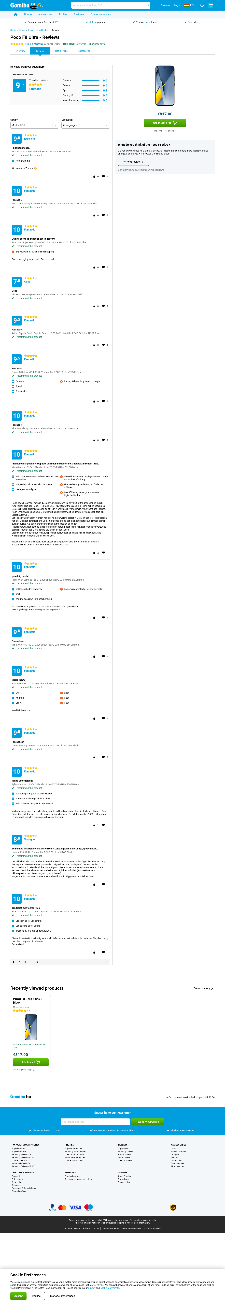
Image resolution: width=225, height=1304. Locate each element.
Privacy (86, 1228)
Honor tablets (124, 1157)
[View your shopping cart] (211, 5)
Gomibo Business (72, 1176)
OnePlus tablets (125, 1160)
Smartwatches (177, 1163)
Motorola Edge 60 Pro (21, 1163)
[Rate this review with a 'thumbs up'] (94, 176)
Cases (173, 1148)
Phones (69, 1144)
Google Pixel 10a (19, 1160)
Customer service (101, 14)
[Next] (107, 962)
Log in (177, 5)
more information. (142, 1223)
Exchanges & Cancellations (24, 1188)
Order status (17, 1179)
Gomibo (122, 1172)
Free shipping (170, 131)
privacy (92, 1288)
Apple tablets (123, 1148)
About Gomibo (124, 1176)
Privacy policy (124, 1182)
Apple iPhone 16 (19, 1151)
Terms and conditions (131, 1228)
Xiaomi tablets (124, 1154)
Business (79, 14)
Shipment (16, 1185)
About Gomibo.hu (72, 1228)
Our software (123, 1179)
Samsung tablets (125, 1151)
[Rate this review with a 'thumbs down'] (103, 176)
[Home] (15, 15)
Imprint (96, 1228)
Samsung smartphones (75, 1151)
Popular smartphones (26, 1144)
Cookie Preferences (110, 1228)
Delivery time (17, 1182)
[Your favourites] (202, 5)
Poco (30, 30)
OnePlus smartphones (74, 1154)
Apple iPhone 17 (19, 1148)
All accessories (177, 1166)
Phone (28, 14)
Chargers (175, 1154)
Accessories (45, 14)
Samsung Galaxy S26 (21, 1154)
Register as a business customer (79, 1179)
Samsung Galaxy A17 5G (23, 1166)
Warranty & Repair (20, 1191)
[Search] (147, 5)
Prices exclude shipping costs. (142, 1220)
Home (13, 30)
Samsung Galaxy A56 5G (23, 1157)
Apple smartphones (73, 1148)
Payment (16, 1176)
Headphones (176, 1160)
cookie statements (109, 1288)
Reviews (55, 30)
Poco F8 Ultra (42, 30)
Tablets (63, 14)
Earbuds (174, 1157)
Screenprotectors (178, 1151)
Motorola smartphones (75, 1157)
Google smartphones (74, 1160)
